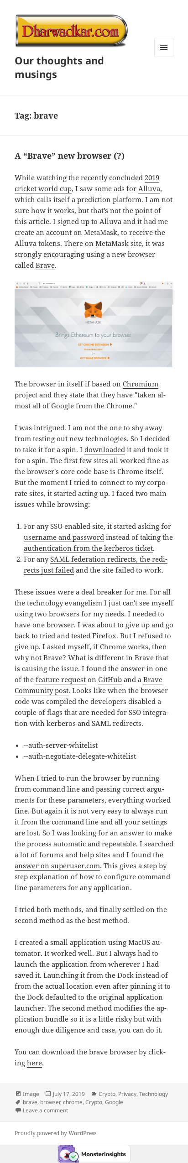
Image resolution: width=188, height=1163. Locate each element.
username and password (64, 537)
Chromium (140, 383)
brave (30, 1102)
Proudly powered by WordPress (55, 1133)
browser (50, 1102)
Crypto (107, 1094)
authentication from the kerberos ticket (88, 548)
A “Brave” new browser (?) (70, 155)
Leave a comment (45, 1110)
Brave (45, 265)
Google (114, 1102)
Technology (153, 1094)
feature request (61, 679)
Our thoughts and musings (59, 67)
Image (31, 1094)
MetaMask (100, 232)
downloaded (104, 449)
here (34, 1062)
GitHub (110, 679)
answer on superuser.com (57, 865)
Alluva (149, 188)
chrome (73, 1102)
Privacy (127, 1094)
